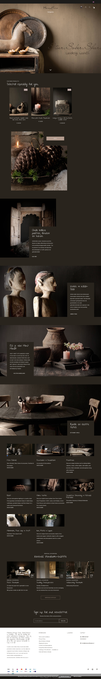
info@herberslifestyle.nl (88, 643)
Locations (70, 633)
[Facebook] (88, 669)
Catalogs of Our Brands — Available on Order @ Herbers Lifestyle (48, 651)
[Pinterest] (96, 669)
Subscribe (63, 620)
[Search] (89, 7)
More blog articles (50, 597)
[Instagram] (92, 669)
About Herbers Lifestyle (44, 641)
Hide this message (65, 676)
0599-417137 (85, 636)
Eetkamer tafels (75, 432)
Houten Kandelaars (19, 373)
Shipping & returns (43, 643)
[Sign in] (85, 7)
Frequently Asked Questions (45, 647)
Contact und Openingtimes (45, 645)
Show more (10, 467)
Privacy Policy (42, 639)
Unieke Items (73, 314)
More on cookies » (78, 676)
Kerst (55, 138)
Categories (50, 12)
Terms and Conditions (44, 636)
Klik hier (34, 256)
